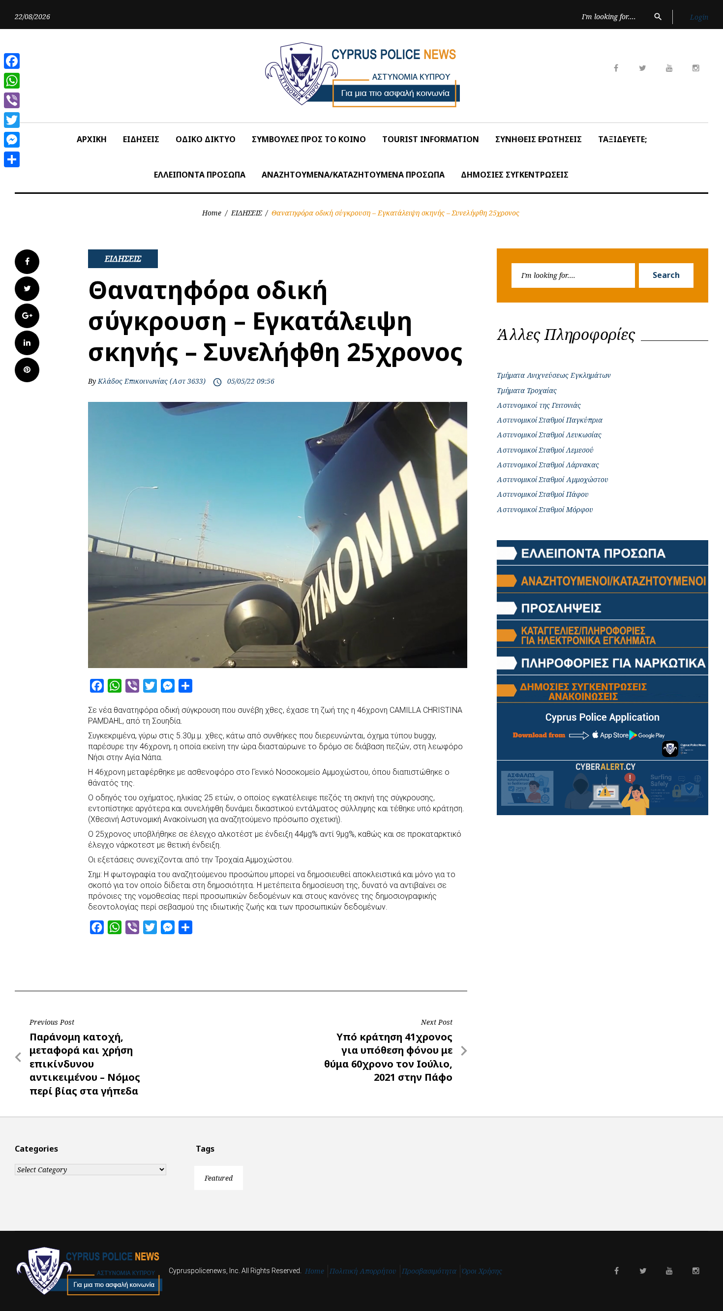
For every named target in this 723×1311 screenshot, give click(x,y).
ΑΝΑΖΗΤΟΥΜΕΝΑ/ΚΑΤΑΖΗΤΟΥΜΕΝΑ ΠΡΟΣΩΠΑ (353, 174)
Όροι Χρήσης (482, 1271)
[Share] (12, 159)
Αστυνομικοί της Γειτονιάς (539, 405)
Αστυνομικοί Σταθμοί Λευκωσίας (549, 434)
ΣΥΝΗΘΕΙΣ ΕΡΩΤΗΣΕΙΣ (538, 139)
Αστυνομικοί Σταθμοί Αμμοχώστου (552, 479)
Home (211, 212)
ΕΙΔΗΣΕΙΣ (141, 139)
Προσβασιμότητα (429, 1271)
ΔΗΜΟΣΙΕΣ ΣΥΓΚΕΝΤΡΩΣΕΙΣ (515, 174)
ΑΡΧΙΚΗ (92, 139)
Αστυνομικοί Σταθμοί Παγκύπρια (549, 420)
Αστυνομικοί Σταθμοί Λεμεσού (545, 450)
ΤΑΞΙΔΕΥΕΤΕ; (622, 139)
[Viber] (12, 100)
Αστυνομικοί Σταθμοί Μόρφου (545, 509)
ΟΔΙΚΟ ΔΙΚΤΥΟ (206, 139)
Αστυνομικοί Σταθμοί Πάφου (543, 494)
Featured (219, 1178)
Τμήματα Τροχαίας (527, 390)
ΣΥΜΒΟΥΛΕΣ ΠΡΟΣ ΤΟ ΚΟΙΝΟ (309, 139)
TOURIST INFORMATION (430, 139)
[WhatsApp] (12, 81)
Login (699, 17)
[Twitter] (12, 120)
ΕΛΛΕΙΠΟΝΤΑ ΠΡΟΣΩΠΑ (199, 174)
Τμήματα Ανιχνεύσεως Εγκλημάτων (554, 375)
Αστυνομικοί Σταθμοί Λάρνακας (548, 464)
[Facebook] (12, 61)
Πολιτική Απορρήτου (363, 1271)
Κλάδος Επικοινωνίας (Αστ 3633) (152, 381)
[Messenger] (12, 140)
